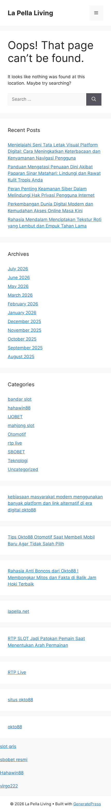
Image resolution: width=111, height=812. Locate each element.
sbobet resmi (13, 759)
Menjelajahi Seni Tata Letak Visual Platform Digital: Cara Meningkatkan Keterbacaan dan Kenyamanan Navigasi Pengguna (54, 151)
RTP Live (17, 672)
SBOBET (16, 451)
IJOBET (15, 416)
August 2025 (21, 356)
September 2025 (25, 347)
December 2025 (24, 321)
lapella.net (18, 611)
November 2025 (24, 330)
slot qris (8, 746)
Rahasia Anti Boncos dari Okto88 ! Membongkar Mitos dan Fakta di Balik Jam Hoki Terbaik (52, 577)
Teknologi (18, 460)
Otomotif (17, 434)
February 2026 (23, 303)
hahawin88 (19, 408)
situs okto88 (20, 699)
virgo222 (9, 786)
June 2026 (19, 277)
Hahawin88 (11, 772)
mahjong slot (21, 425)
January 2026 (22, 312)
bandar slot (19, 399)
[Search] (93, 99)
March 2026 (20, 295)
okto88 (15, 726)
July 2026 (18, 268)
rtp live (15, 443)
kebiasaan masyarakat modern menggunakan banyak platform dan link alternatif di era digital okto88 (55, 503)
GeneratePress (87, 803)
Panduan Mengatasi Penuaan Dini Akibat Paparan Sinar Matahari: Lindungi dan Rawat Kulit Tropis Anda (54, 173)
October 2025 (22, 339)
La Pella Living (30, 13)
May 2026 (18, 286)
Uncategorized (23, 469)
